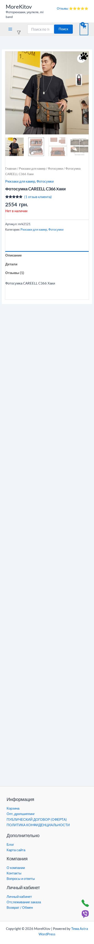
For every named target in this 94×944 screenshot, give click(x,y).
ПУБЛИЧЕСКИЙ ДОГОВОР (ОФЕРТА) (37, 819)
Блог (10, 844)
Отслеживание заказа (24, 902)
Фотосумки (55, 168)
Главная (10, 168)
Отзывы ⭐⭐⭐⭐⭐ (72, 8)
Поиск (63, 29)
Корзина (13, 808)
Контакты (14, 873)
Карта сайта (16, 850)
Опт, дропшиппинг (21, 814)
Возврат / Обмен (20, 907)
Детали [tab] (11, 264)
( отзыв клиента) (38, 197)
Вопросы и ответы (21, 879)
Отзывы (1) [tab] (14, 273)
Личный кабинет (19, 897)
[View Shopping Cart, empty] (84, 29)
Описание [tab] (13, 255)
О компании (16, 868)
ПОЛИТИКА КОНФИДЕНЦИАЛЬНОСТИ (38, 825)
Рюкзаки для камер (32, 168)
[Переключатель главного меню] (10, 29)
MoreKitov (19, 6)
